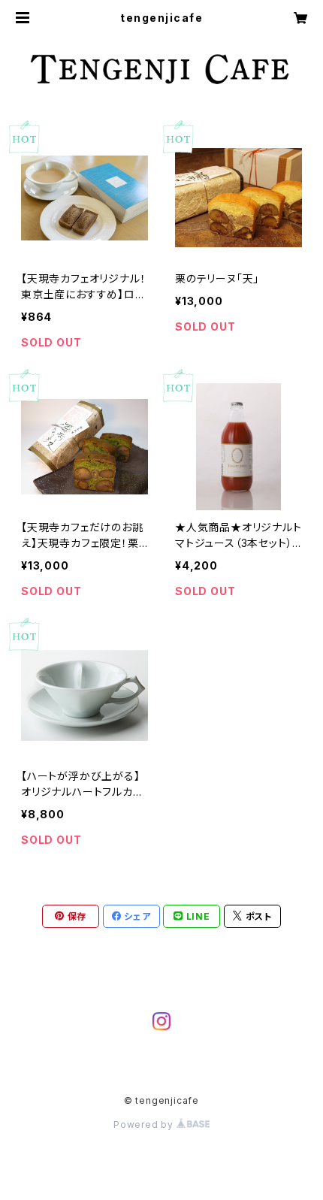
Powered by (145, 1124)
